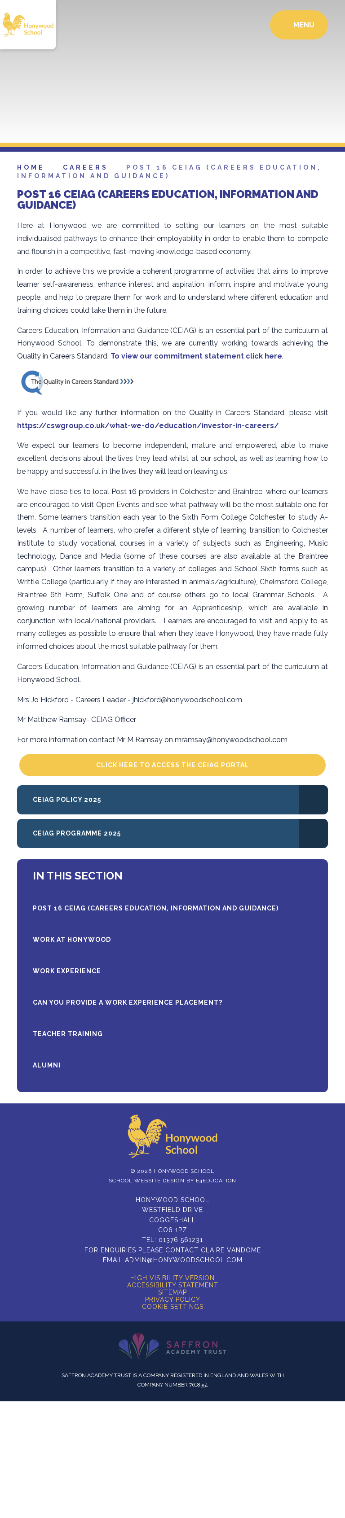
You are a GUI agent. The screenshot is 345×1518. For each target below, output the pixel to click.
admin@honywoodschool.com (184, 1260)
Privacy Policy (172, 1299)
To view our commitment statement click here (196, 356)
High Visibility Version (172, 1278)
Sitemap (172, 1292)
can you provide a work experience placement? (127, 1002)
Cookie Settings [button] (172, 1306)
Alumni (47, 1065)
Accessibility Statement (172, 1285)
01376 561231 (181, 1239)
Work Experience (67, 971)
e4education (216, 1180)
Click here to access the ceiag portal (172, 765)
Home (31, 167)
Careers (85, 167)
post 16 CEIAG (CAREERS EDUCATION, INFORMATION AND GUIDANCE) (156, 908)
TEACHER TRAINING (68, 1033)
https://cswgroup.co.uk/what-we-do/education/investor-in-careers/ (148, 425)
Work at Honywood (72, 939)
